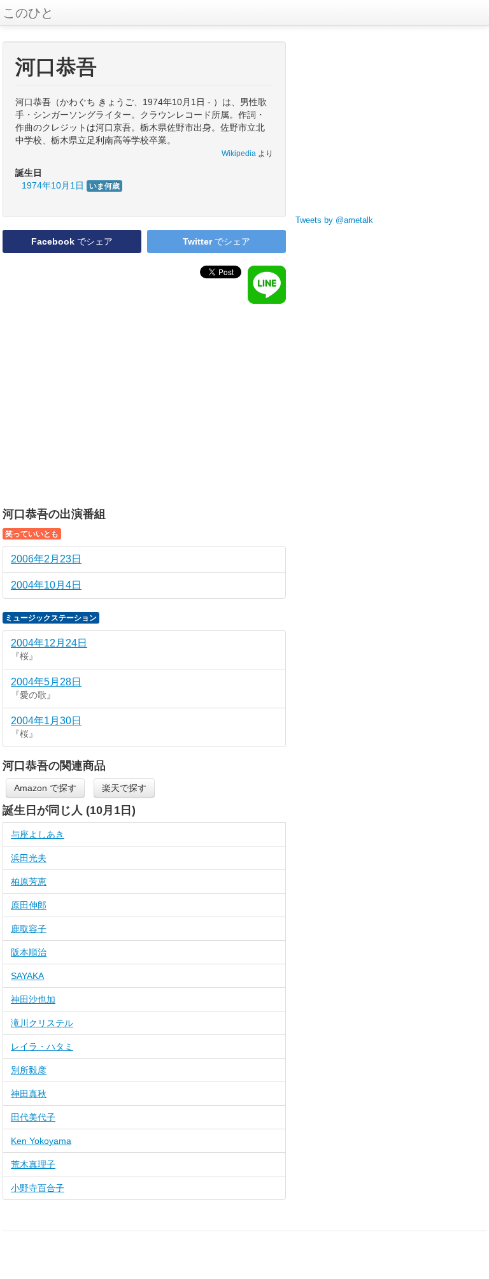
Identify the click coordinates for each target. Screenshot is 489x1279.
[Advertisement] (144, 406)
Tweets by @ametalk (334, 220)
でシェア (72, 241)
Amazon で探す (45, 788)
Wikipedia (239, 153)
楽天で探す (124, 788)
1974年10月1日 (71, 185)
